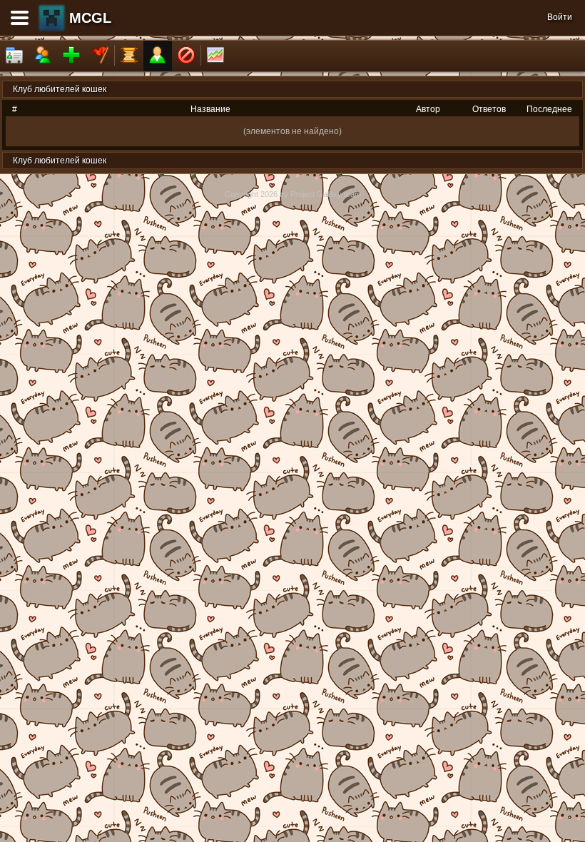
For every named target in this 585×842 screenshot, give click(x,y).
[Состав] (43, 56)
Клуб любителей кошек (59, 89)
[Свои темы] (157, 56)
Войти (559, 17)
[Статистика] (215, 56)
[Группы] (100, 56)
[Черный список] (186, 56)
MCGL (90, 18)
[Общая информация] (14, 56)
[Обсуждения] (129, 56)
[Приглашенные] (71, 56)
